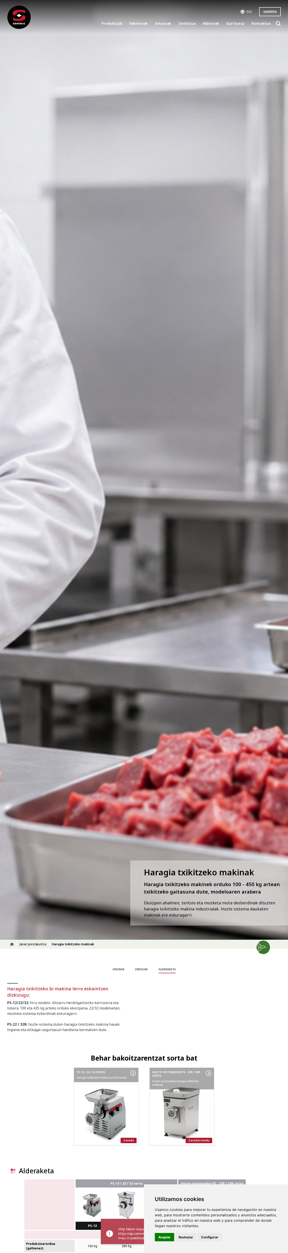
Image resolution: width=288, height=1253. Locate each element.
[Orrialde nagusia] (19, 17)
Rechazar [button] (186, 1237)
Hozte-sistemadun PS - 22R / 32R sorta (212, 1183)
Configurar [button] (209, 1237)
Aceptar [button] (164, 1237)
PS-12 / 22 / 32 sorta (126, 1183)
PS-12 (92, 1226)
